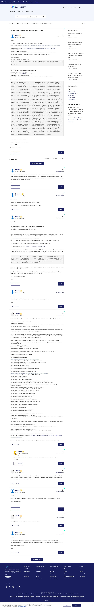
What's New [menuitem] (12, 11)
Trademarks (37, 596)
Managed (52, 571)
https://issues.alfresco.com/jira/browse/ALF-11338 (35, 246)
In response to (22, 455)
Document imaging (54, 579)
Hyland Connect (12, 23)
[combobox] (36, 16)
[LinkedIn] (16, 586)
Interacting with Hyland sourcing (77, 596)
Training (81, 571)
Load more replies (37, 559)
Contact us (8, 577)
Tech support (82, 576)
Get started (21, 1)
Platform (18, 23)
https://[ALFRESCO (14, 239)
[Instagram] (13, 586)
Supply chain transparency (46, 596)
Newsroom (66, 579)
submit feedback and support (32, 1)
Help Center (71, 122)
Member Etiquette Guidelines (75, 120)
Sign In (79, 7)
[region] (47, 605)
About (65, 571)
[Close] (92, 605)
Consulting (52, 574)
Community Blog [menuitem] (29, 11)
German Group (71, 99)
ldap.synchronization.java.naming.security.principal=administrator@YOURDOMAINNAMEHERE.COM (29, 373)
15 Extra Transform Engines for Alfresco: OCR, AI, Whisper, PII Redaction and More (75, 55)
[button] (12, 152)
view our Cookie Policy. (22, 606)
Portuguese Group (72, 93)
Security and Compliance (29, 596)
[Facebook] (6, 586)
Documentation (83, 574)
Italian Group (71, 97)
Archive (16, 144)
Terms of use (20, 596)
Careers (65, 568)
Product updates (39, 579)
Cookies (15, 596)
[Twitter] (9, 586)
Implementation (53, 568)
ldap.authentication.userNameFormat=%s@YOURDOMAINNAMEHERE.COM (25, 359)
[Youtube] (19, 586)
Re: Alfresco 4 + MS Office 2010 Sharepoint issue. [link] (43, 23)
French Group (71, 92)
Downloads (38, 574)
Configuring (14, 148)
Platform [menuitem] (19, 11)
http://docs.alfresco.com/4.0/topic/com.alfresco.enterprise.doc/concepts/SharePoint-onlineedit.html (40, 45)
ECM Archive (18, 148)
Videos (37, 576)
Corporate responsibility (69, 576)
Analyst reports (27, 571)
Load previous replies (37, 163)
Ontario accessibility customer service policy (61, 596)
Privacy (11, 596)
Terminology (38, 571)
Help (75, 7)
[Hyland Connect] (18, 7)
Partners (65, 574)
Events (81, 568)
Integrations (26, 576)
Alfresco (23, 23)
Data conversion (53, 576)
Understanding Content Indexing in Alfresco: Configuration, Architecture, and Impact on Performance (75, 75)
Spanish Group (71, 95)
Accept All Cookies (76, 605)
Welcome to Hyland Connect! (75, 118)
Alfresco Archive (29, 23)
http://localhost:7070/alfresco (22, 73)
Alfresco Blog (71, 37)
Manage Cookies (67, 605)
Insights (25, 574)
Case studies (26, 568)
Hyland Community (67, 7)
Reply (60, 153)
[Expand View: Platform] (22, 11)
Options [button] (82, 23)
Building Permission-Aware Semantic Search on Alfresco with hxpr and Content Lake (75, 44)
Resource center (39, 568)
